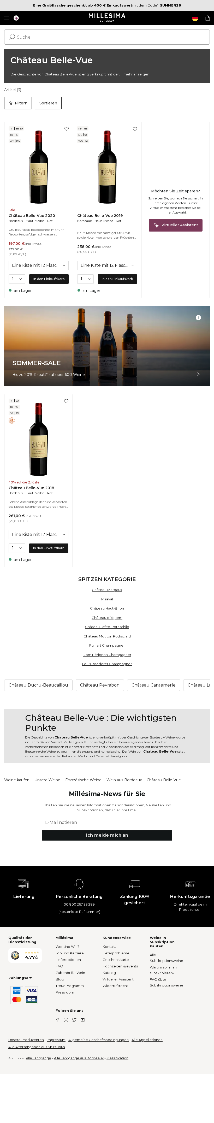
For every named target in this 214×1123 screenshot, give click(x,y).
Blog (60, 979)
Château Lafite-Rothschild (107, 627)
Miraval (107, 599)
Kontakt (109, 946)
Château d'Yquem (107, 618)
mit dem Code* (95, 5)
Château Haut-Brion (107, 608)
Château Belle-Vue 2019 (100, 215)
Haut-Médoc (35, 221)
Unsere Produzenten (26, 1040)
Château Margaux (107, 590)
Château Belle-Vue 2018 (31, 488)
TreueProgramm (70, 986)
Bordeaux (16, 221)
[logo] (107, 18)
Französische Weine (83, 780)
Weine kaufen (16, 780)
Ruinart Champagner (107, 645)
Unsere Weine (47, 780)
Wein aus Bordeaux (124, 780)
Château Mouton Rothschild (107, 636)
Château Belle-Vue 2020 (32, 215)
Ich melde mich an (107, 835)
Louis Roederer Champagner (107, 664)
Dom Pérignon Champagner (107, 655)
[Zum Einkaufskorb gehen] (208, 18)
